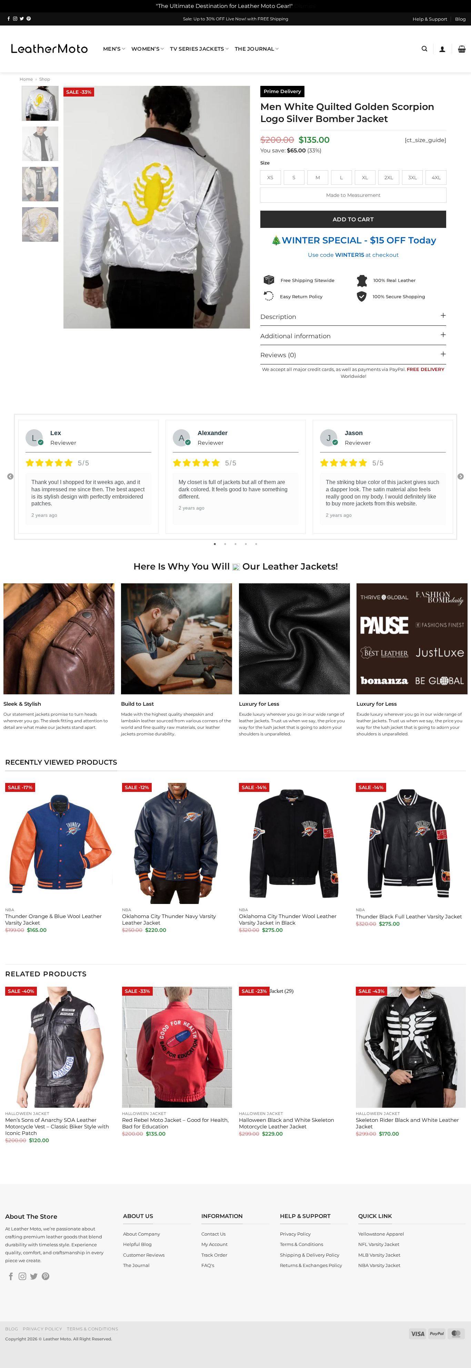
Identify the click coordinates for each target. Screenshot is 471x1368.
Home (26, 79)
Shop (44, 79)
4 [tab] (246, 544)
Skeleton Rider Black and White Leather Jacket (407, 1123)
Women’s (145, 49)
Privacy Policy (42, 1328)
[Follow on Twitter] (22, 19)
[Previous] (76, 207)
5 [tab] (257, 544)
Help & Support (430, 19)
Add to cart (353, 219)
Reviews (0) (278, 355)
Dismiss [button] (304, 5)
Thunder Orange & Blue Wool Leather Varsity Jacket (53, 919)
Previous (10, 476)
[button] (424, 49)
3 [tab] (236, 544)
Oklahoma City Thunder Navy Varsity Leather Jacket (169, 919)
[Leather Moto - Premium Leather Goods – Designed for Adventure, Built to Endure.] (49, 48)
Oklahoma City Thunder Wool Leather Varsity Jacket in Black (288, 919)
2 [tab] (226, 544)
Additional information (295, 336)
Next (461, 476)
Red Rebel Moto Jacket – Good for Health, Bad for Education (175, 1123)
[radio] (270, 177)
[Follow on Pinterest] (29, 19)
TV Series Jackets (197, 49)
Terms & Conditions (92, 1328)
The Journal (254, 49)
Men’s (111, 49)
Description (278, 316)
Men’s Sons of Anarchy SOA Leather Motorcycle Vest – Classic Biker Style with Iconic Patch (57, 1126)
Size (265, 163)
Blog (460, 19)
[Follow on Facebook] (9, 19)
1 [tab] (215, 544)
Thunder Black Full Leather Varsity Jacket (409, 917)
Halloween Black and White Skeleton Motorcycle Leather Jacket (286, 1123)
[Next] (237, 207)
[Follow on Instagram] (15, 19)
